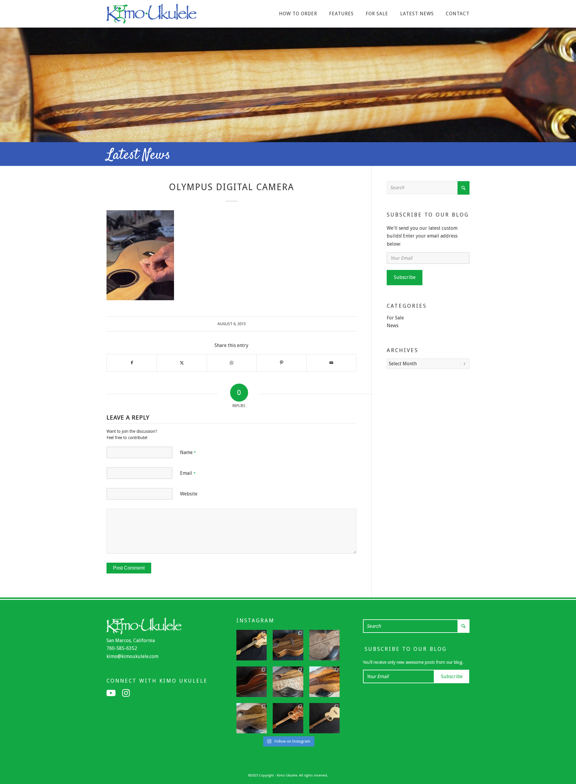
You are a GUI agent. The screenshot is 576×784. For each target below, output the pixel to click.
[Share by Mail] (331, 362)
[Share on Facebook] (132, 362)
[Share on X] (181, 362)
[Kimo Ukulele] (151, 15)
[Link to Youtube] (111, 693)
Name (188, 452)
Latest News (138, 155)
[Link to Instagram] (126, 693)
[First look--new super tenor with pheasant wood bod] (251, 718)
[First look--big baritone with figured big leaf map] (324, 645)
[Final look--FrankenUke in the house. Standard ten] (251, 645)
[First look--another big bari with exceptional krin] (324, 681)
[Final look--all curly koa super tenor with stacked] (288, 718)
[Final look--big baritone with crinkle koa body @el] (324, 718)
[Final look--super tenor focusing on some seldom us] (288, 645)
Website (188, 494)
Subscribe (405, 277)
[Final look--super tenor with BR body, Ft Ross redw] (251, 681)
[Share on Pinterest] (281, 362)
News (392, 325)
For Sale (395, 318)
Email (188, 473)
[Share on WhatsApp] (231, 362)
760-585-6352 (121, 648)
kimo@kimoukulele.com (132, 656)
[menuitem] (298, 13)
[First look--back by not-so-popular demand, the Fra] (288, 681)
